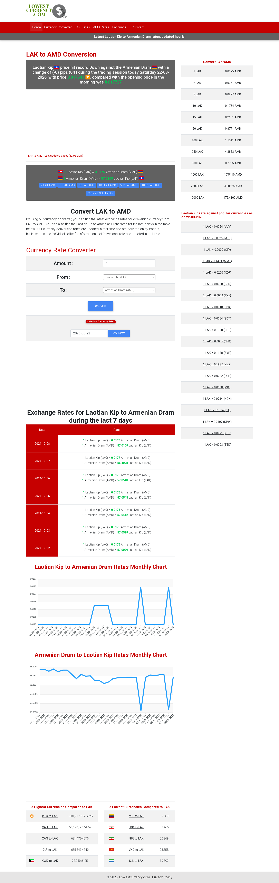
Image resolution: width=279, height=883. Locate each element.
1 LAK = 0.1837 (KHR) (217, 364)
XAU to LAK (50, 827)
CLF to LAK (50, 850)
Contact (138, 27)
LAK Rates (82, 27)
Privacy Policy (162, 877)
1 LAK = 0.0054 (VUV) (217, 226)
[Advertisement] (100, 119)
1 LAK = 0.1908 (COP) (217, 330)
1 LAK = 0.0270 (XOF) (217, 272)
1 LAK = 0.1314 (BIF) (217, 410)
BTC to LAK (50, 816)
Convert (100, 306)
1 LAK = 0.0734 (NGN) (217, 399)
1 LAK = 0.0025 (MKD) (217, 238)
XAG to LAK (50, 838)
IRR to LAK (136, 838)
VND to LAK (136, 850)
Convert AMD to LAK (101, 193)
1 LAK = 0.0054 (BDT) (217, 318)
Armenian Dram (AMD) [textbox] (119, 290)
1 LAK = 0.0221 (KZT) (217, 433)
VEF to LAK (136, 816)
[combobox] (129, 277)
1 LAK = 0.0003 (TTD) (217, 445)
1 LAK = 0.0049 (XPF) (217, 295)
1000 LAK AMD (151, 185)
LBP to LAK (136, 827)
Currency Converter (58, 27)
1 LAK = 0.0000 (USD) (217, 284)
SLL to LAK (136, 861)
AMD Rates (101, 27)
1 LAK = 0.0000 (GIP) (217, 250)
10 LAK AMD (67, 185)
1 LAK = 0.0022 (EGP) (217, 376)
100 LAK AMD (107, 185)
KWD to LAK (50, 861)
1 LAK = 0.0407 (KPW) (217, 422)
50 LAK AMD (87, 185)
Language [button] (119, 27)
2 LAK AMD (48, 185)
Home (36, 27)
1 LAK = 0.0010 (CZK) (217, 307)
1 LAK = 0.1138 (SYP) (217, 353)
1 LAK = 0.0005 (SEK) (217, 341)
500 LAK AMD (128, 185)
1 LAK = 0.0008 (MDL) (217, 387)
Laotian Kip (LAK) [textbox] (116, 277)
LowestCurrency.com (134, 877)
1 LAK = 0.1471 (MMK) (217, 261)
